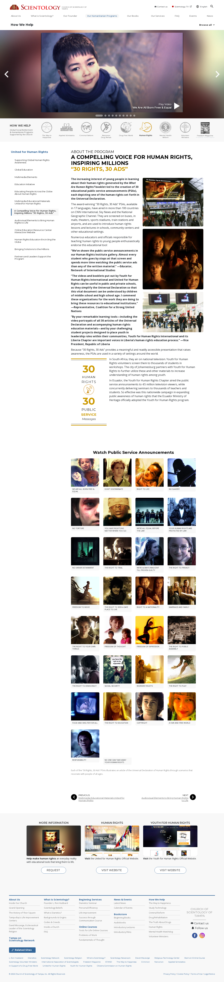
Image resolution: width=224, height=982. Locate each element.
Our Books (133, 16)
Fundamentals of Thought (91, 939)
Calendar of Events (123, 907)
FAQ (177, 16)
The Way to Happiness (160, 903)
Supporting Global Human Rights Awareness (32, 161)
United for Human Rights (29, 152)
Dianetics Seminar (88, 903)
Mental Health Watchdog (161, 931)
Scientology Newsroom (120, 961)
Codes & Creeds (52, 922)
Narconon (158, 965)
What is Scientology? (42, 16)
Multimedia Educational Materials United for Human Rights (101, 799)
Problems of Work (88, 935)
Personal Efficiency (88, 907)
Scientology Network (50, 961)
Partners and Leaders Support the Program (33, 257)
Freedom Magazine (92, 965)
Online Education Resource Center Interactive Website (33, 231)
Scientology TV (182, 6)
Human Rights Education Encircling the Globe (35, 240)
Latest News (120, 903)
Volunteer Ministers (158, 936)
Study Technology (157, 907)
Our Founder (70, 16)
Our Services (158, 16)
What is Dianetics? (53, 912)
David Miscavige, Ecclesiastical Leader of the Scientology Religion (23, 928)
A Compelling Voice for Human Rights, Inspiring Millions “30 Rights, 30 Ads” (35, 211)
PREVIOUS (84, 795)
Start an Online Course (194, 961)
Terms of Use (197, 977)
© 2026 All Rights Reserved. (37, 977)
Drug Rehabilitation (158, 917)
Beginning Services (90, 899)
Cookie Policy (183, 977)
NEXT (185, 795)
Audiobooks (120, 922)
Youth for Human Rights (81, 969)
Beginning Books (122, 917)
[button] (99, 116)
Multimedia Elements (26, 177)
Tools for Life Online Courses (93, 930)
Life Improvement (87, 912)
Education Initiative (25, 184)
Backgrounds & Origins (55, 917)
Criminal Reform (157, 912)
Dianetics (32, 961)
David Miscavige (142, 961)
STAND (108, 965)
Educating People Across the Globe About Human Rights (33, 192)
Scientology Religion (73, 961)
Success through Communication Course (90, 919)
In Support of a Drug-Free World (23, 969)
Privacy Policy (169, 977)
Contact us (162, 6)
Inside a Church (51, 926)
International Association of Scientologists (60, 965)
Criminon (145, 965)
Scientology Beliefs (53, 907)
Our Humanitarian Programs (102, 16)
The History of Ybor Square (22, 912)
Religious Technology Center (167, 961)
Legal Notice (209, 977)
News (210, 16)
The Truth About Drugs (160, 922)
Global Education (24, 169)
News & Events (123, 899)
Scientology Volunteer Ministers (23, 965)
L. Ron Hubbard (16, 961)
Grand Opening (16, 907)
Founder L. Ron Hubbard (56, 903)
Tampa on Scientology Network (22, 939)
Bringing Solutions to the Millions (32, 249)
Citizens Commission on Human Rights (114, 969)
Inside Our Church (18, 903)
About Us (16, 16)
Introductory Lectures (124, 927)
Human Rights (156, 926)
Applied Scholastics (176, 965)
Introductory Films (122, 932)
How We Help (22, 25)
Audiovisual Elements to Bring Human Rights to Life (165, 799)
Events (193, 16)
